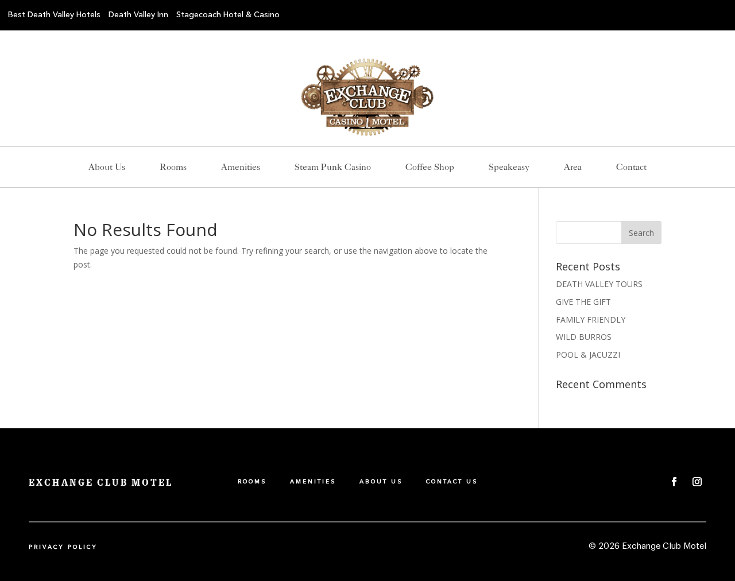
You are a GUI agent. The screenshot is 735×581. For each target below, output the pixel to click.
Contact (631, 167)
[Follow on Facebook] (674, 481)
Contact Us (452, 482)
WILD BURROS (584, 336)
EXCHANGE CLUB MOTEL (101, 482)
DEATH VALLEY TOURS (599, 283)
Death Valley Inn (138, 15)
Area (573, 167)
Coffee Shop (429, 167)
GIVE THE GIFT (583, 301)
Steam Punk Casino (333, 167)
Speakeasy (509, 167)
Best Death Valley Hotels (54, 15)
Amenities (240, 167)
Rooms (173, 167)
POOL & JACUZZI (588, 354)
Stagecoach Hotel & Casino (228, 15)
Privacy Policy (63, 547)
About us (106, 167)
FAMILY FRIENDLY (590, 319)
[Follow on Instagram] (697, 481)
